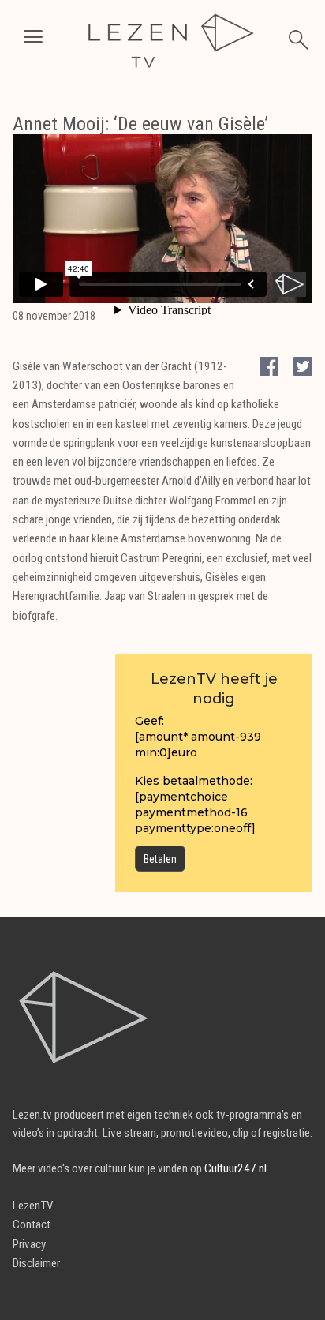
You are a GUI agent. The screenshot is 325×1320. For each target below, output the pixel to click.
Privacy (29, 1244)
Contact (31, 1224)
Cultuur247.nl (235, 1168)
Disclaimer (36, 1263)
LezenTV (33, 1205)
